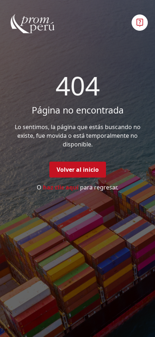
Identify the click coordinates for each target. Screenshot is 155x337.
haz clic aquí (61, 187)
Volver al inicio (78, 170)
